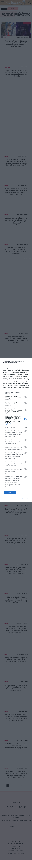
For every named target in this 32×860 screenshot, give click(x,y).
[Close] (28, 361)
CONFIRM (10, 492)
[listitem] (16, 393)
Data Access (16, 498)
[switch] (25, 397)
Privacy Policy (26, 498)
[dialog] (16, 430)
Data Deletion (6, 498)
